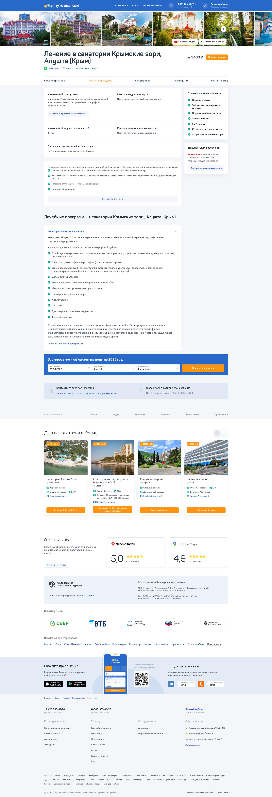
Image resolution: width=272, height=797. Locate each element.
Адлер (47, 780)
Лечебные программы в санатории (68, 113)
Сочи (58, 644)
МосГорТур (96, 733)
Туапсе (101, 780)
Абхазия (48, 775)
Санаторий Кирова (198, 479)
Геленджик (66, 780)
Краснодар (135, 644)
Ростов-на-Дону (196, 644)
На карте (165, 414)
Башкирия (182, 780)
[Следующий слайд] (223, 29)
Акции (135, 5)
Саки (148, 780)
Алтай (57, 775)
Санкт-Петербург (73, 644)
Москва (48, 644)
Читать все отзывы (56, 564)
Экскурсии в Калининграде (88, 784)
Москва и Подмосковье (164, 780)
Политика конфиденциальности (200, 792)
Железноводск (196, 775)
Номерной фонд (219, 80)
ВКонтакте (173, 682)
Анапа (88, 644)
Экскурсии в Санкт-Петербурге (103, 775)
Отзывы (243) (181, 80)
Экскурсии (49, 744)
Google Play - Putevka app (140, 675)
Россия (216, 780)
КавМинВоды (141, 775)
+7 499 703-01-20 (65, 393)
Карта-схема (192, 414)
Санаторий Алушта (151, 479)
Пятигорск (182, 775)
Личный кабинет (194, 709)
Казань (147, 644)
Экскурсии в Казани (63, 784)
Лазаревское (80, 780)
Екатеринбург (102, 644)
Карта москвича (99, 755)
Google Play (73, 682)
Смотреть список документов (206, 168)
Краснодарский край (216, 775)
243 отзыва (53, 68)
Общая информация (54, 80)
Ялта (128, 780)
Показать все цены (203, 368)
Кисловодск (168, 775)
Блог (93, 761)
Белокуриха (69, 775)
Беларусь (81, 775)
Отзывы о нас (98, 744)
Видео (116, 414)
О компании (121, 5)
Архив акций (221, 414)
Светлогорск (126, 775)
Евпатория (137, 780)
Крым (68, 68)
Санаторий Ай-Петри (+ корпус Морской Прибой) (112, 481)
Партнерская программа (150, 733)
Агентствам (144, 728)
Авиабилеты (50, 739)
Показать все (214, 644)
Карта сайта (222, 792)
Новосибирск (161, 644)
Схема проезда (192, 745)
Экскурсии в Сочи (112, 784)
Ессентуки (155, 775)
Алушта (95, 68)
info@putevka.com (107, 393)
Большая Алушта (81, 68)
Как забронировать (153, 5)
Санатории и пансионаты (57, 728)
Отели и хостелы (52, 733)
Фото (94, 414)
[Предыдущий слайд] (48, 29)
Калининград (119, 644)
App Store (49, 682)
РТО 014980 (88, 595)
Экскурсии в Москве (200, 780)
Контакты (140, 414)
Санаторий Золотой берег (62, 479)
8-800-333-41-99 (85, 393)
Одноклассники (206, 682)
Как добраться (142, 80)
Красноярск (178, 644)
